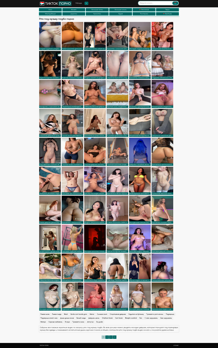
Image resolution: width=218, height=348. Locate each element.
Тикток (57, 3)
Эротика (168, 14)
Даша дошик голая (67, 318)
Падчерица (170, 314)
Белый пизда (81, 318)
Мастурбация (50, 14)
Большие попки (97, 10)
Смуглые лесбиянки (55, 322)
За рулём (99, 322)
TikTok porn (44, 345)
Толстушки (144, 14)
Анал (50, 10)
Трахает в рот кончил (154, 314)
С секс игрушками (151, 318)
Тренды (78, 3)
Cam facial (119, 318)
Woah (66, 314)
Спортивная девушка (118, 314)
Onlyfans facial (107, 318)
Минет (73, 10)
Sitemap (175, 345)
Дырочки (74, 14)
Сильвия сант (102, 314)
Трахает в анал (78, 322)
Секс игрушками (166, 318)
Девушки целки (93, 318)
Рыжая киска (44, 314)
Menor (92, 314)
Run (140, 318)
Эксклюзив (145, 10)
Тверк (167, 10)
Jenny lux (90, 322)
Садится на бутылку (136, 314)
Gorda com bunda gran (78, 314)
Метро (43, 322)
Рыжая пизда (56, 314)
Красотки (97, 14)
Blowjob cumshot (131, 318)
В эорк (67, 322)
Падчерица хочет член (49, 318)
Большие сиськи (120, 10)
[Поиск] (175, 3)
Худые (120, 14)
